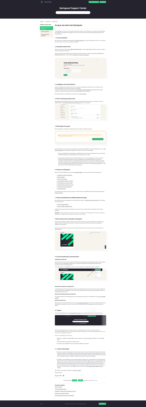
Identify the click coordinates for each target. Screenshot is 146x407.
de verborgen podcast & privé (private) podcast (72, 102)
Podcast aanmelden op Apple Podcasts (64, 206)
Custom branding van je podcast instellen (65, 182)
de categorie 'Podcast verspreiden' (91, 200)
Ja (74, 380)
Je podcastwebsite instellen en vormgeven (65, 181)
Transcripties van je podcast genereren (64, 186)
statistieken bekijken (78, 172)
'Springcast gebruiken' (59, 192)
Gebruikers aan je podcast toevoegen (62, 393)
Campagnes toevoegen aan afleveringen (64, 175)
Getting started (48, 21)
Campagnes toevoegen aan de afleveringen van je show (65, 391)
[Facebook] (60, 375)
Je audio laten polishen (61, 188)
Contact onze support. (77, 370)
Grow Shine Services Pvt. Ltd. (73, 403)
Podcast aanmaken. (82, 93)
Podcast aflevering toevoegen (45, 35)
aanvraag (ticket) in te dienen (75, 313)
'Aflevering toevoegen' (59, 150)
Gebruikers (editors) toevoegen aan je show (65, 184)
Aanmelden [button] (103, 2)
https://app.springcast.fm (80, 40)
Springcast (42, 21)
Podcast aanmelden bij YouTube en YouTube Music (64, 395)
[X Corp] (61, 375)
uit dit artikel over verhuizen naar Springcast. (80, 54)
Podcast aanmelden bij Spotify (63, 204)
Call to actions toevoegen (62, 179)
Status (41, 403)
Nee (80, 380)
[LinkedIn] (63, 375)
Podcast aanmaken (45, 31)
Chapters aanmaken (61, 177)
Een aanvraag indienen (94, 2)
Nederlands (102, 403)
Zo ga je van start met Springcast (45, 28)
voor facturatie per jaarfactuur (82, 302)
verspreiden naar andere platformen (84, 89)
